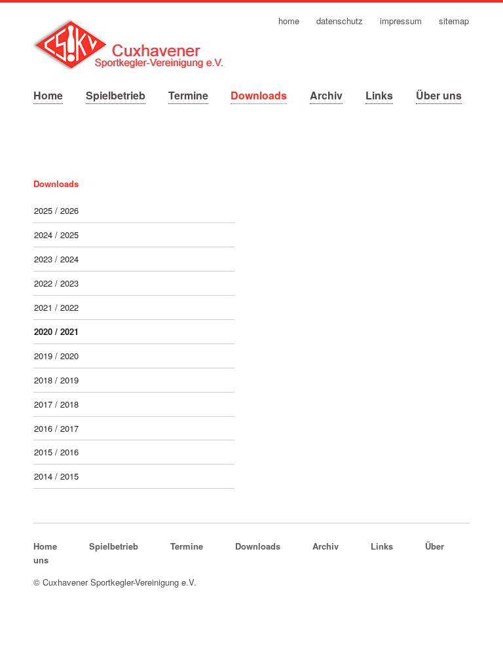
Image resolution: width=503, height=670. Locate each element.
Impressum (401, 21)
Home (48, 95)
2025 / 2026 (56, 210)
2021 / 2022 (56, 307)
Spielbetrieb (115, 95)
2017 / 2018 (56, 404)
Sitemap (454, 21)
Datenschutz (339, 21)
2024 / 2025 (56, 234)
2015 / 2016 (56, 452)
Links (379, 95)
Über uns (439, 95)
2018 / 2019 (56, 380)
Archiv (326, 95)
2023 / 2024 (56, 259)
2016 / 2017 (56, 428)
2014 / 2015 (56, 476)
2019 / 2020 (56, 355)
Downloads (259, 95)
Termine (188, 95)
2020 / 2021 (56, 331)
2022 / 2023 (56, 283)
